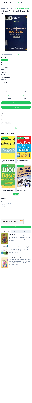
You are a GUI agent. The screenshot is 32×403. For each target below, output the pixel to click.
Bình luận (3, 206)
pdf (2, 84)
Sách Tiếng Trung (5, 74)
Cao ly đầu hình (12, 234)
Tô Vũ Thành (4, 65)
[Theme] (24, 2)
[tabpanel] (16, 250)
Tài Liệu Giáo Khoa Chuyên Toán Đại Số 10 (19, 246)
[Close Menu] (29, 2)
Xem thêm (16, 194)
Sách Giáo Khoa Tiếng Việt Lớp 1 (16, 258)
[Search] (21, 2)
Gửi (16, 226)
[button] (18, 2)
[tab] (6, 231)
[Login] (27, 2)
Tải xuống (17, 107)
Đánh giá (3, 202)
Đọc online (17, 103)
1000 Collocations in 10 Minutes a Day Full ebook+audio (23, 190)
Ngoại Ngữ (4, 69)
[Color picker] (18, 2)
